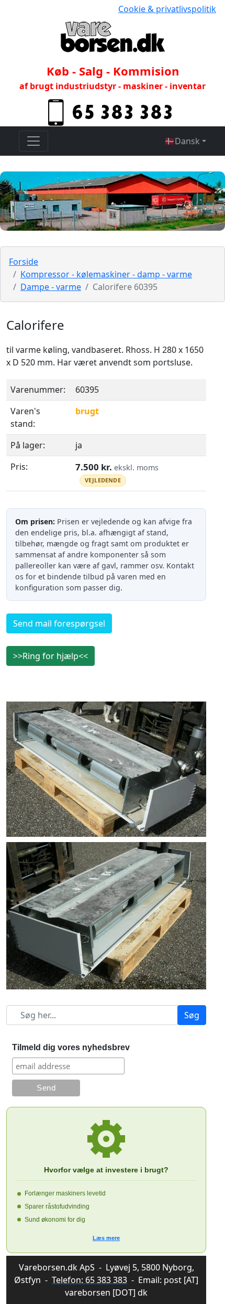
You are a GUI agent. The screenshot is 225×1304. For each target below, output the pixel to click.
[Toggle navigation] (33, 141)
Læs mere (106, 1238)
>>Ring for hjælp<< (50, 656)
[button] (185, 141)
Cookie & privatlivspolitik (167, 9)
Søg (191, 1015)
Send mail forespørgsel (59, 623)
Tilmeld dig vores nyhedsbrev (71, 1047)
